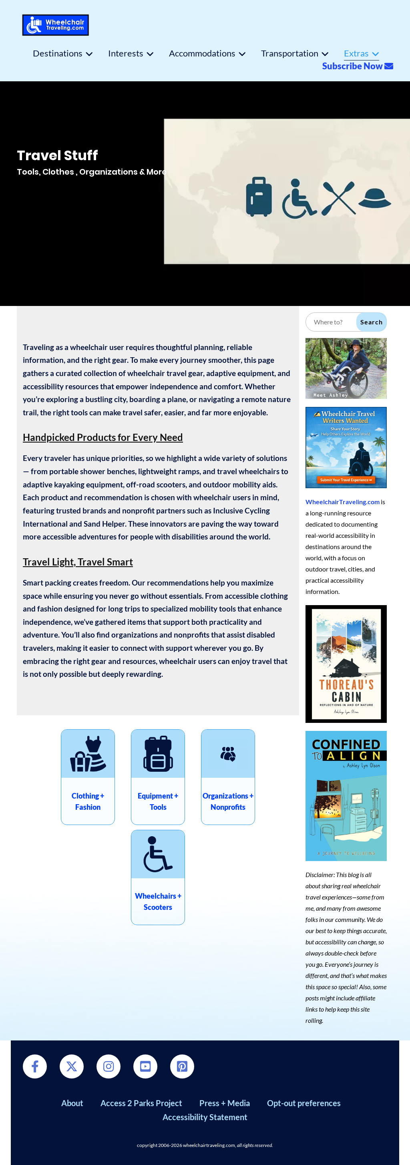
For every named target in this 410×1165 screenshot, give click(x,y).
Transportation (289, 53)
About (72, 1103)
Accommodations (202, 53)
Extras (356, 53)
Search (371, 322)
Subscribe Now (353, 66)
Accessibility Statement (205, 1117)
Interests (125, 53)
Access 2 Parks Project (141, 1103)
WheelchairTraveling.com (342, 501)
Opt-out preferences (304, 1103)
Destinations (57, 53)
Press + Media (224, 1103)
